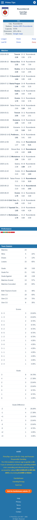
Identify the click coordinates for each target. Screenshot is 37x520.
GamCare (18, 485)
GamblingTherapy (19, 481)
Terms (18, 505)
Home (18, 39)
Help (18, 498)
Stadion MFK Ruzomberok (22, 26)
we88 (18, 452)
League (4, 39)
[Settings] (34, 2)
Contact (18, 512)
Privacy (18, 502)
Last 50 (3, 42)
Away (34, 39)
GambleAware (18, 478)
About (18, 508)
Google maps (18, 34)
